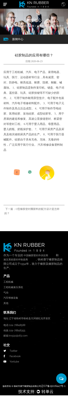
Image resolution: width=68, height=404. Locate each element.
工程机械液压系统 (13, 287)
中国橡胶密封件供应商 (36, 255)
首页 (6, 26)
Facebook (15, 356)
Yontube (14, 361)
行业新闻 (29, 26)
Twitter (13, 350)
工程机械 (8, 281)
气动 (5, 292)
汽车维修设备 (10, 297)
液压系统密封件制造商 (15, 259)
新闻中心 (17, 26)
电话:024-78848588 (14, 325)
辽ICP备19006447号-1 (53, 386)
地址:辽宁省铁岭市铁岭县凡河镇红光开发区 (26, 318)
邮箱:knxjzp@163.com (15, 335)
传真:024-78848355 (14, 330)
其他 (5, 303)
